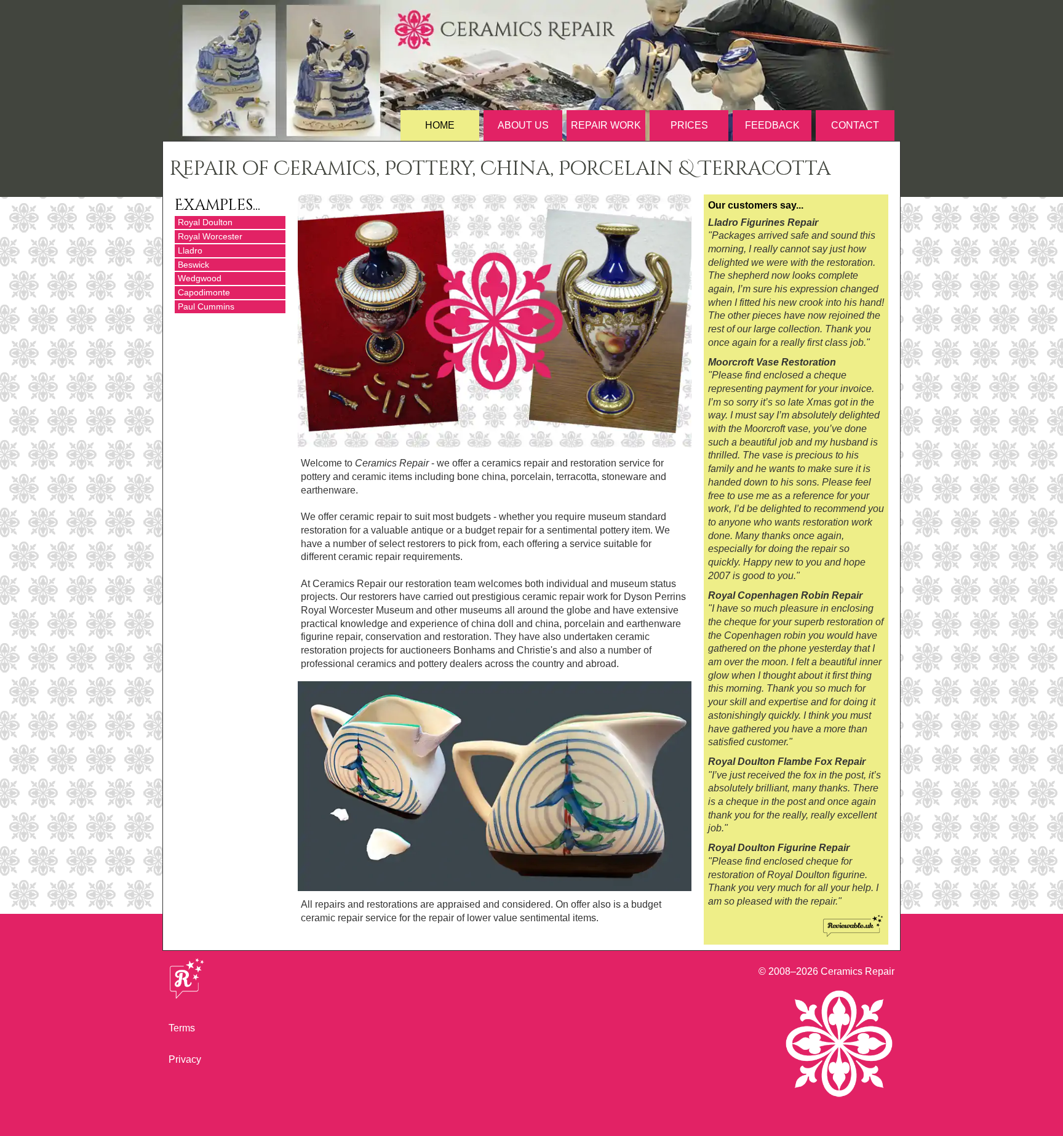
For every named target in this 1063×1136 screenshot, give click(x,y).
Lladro (190, 250)
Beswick (193, 265)
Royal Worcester (210, 236)
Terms (182, 1028)
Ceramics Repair (857, 971)
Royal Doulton (205, 222)
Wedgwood (199, 278)
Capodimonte (204, 292)
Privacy (185, 1059)
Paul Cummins (206, 306)
